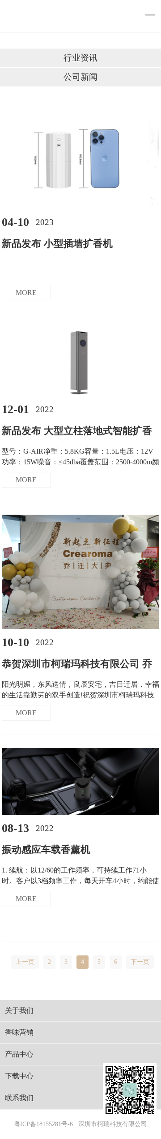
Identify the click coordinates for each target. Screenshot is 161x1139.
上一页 (25, 962)
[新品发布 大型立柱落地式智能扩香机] (81, 394)
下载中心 (19, 1076)
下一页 (140, 962)
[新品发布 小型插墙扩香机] (81, 207)
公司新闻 (80, 77)
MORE (26, 292)
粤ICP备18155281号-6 (43, 1124)
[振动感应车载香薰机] (81, 813)
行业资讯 (80, 57)
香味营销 (19, 1032)
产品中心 (19, 1054)
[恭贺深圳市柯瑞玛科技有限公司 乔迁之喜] (81, 627)
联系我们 (19, 1098)
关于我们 (19, 1010)
